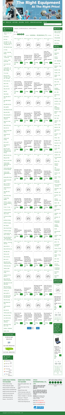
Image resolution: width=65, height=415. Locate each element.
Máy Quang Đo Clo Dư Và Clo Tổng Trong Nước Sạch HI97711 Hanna (28, 115)
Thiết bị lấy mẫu (7, 265)
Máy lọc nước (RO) (8, 160)
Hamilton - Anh (57, 101)
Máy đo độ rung (7, 125)
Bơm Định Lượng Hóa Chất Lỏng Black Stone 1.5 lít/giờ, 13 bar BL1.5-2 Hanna (37, 143)
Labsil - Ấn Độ (57, 124)
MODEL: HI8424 (17, 292)
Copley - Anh (57, 72)
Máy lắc (5, 91)
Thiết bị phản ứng (7, 312)
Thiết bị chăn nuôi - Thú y (8, 33)
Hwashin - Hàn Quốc (57, 214)
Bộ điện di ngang (7, 230)
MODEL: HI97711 (27, 118)
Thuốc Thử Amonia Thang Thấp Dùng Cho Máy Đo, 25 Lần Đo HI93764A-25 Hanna (28, 84)
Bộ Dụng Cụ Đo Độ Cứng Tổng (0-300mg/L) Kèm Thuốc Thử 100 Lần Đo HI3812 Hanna (38, 288)
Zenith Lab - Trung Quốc (57, 181)
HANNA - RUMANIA (8, 328)
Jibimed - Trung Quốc (57, 112)
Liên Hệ (45, 22)
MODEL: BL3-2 (37, 147)
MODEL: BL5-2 (17, 176)
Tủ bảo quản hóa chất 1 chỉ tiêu (7, 234)
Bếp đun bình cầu (7, 155)
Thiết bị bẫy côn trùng (7, 188)
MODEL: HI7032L (18, 205)
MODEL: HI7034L (37, 176)
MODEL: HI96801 (47, 118)
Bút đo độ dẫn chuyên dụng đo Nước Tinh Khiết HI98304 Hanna (47, 230)
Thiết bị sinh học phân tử (7, 275)
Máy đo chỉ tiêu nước (7, 122)
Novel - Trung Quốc (57, 177)
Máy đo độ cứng (7, 195)
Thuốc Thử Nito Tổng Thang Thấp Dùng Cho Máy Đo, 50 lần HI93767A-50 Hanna (18, 84)
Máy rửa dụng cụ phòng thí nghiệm (7, 287)
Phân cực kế (6, 254)
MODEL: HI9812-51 (18, 234)
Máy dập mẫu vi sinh (7, 97)
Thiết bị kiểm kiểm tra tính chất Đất (8, 169)
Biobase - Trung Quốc (57, 66)
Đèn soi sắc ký (7, 256)
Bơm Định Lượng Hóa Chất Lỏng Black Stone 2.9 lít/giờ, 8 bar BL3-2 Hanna (48, 143)
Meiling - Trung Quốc (57, 206)
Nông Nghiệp (57, 37)
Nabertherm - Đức (57, 130)
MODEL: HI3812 (37, 292)
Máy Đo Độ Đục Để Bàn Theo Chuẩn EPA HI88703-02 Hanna (28, 142)
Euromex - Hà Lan (57, 85)
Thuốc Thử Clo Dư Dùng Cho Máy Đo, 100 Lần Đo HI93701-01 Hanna (48, 287)
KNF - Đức (56, 118)
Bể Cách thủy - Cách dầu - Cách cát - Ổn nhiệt (7, 77)
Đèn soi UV (6, 259)
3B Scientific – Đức (57, 210)
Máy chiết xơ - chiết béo (7, 321)
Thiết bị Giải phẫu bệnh (7, 180)
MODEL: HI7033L (47, 176)
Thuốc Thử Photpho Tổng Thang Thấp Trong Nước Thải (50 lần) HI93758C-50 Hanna (48, 54)
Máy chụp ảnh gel (7, 228)
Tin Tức (27, 22)
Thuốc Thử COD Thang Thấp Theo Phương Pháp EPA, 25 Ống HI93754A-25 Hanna (38, 316)
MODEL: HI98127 (37, 263)
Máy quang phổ (7, 114)
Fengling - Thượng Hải (57, 89)
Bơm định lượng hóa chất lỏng (7, 296)
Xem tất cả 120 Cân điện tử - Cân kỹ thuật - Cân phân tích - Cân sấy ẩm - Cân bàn (58, 370)
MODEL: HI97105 (18, 118)
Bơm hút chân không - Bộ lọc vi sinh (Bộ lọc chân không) (7, 150)
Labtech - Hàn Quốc (57, 121)
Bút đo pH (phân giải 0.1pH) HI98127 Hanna (38, 260)
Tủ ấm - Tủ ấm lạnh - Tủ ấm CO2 (8, 57)
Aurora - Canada (56, 57)
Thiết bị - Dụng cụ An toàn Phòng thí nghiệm (8, 203)
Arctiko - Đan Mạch (57, 50)
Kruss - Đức (56, 115)
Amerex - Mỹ (57, 63)
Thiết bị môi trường (6, 139)
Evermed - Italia (57, 79)
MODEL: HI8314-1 (28, 292)
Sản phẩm (21, 22)
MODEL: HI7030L (37, 205)
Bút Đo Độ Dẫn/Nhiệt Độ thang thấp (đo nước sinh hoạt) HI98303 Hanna (27, 259)
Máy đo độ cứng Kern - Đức (7, 325)
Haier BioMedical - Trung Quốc (57, 108)
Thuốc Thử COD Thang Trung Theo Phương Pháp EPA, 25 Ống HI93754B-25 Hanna (28, 316)
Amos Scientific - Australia (57, 185)
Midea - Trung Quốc (57, 255)
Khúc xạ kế (6, 142)
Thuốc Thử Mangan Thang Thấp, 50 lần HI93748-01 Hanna (38, 55)
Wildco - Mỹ (57, 145)
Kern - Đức (56, 261)
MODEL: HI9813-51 (48, 205)
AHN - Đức (56, 258)
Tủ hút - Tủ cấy (7, 207)
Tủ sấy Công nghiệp (6, 199)
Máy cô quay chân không (8, 131)
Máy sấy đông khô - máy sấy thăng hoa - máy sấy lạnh (8, 238)
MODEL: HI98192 (47, 263)
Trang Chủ (8, 22)
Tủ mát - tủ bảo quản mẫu (7, 61)
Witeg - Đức (56, 161)
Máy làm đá (6, 310)
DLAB (55, 228)
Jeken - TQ (56, 241)
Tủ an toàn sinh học (7, 64)
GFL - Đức (56, 92)
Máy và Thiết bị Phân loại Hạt (7, 184)
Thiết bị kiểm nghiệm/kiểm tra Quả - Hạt (7, 164)
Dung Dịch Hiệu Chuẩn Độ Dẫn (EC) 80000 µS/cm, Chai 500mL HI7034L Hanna (38, 172)
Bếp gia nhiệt (6, 157)
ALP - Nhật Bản (57, 60)
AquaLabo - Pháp (56, 53)
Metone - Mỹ (57, 127)
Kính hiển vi (6, 36)
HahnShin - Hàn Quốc (57, 189)
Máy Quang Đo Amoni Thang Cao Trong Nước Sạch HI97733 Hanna (47, 115)
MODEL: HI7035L (27, 176)
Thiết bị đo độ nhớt (7, 135)
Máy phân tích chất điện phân (8, 283)
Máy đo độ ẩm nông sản (7, 118)
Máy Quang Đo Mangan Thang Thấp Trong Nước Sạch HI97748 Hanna (38, 114)
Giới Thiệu (15, 22)
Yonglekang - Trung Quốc (57, 268)
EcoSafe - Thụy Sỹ (57, 195)
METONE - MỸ (57, 192)
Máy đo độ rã (6, 246)
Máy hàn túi (6, 128)
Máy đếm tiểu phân (7, 192)
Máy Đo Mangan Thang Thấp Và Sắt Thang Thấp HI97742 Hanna (48, 86)
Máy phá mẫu (7, 112)
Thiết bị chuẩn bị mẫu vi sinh (7, 213)
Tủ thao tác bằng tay (7, 217)
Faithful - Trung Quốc (57, 236)
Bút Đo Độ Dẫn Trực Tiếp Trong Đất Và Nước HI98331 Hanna (37, 230)
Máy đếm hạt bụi (7, 104)
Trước (29, 328)
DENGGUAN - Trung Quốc (57, 221)
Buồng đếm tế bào (8, 177)
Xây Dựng (56, 43)
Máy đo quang (7, 299)
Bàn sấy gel (6, 225)
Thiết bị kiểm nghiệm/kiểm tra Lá (7, 173)
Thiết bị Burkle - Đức (7, 307)
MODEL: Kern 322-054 (57, 352)
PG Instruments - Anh (57, 158)
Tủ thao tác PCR (7, 209)
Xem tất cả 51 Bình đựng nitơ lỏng (58, 319)
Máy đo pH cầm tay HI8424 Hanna (18, 290)
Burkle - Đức (6, 331)
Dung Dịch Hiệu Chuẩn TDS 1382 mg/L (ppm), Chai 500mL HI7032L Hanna (18, 201)
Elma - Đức (56, 81)
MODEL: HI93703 (18, 60)
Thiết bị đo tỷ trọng (7, 272)
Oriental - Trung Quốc (57, 264)
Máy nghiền (6, 107)
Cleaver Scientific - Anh (57, 199)
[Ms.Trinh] (9, 342)
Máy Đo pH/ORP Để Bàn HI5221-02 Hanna (28, 231)
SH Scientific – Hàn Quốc (57, 245)
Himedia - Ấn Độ (57, 218)
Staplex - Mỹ (57, 154)
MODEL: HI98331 (37, 234)
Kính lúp (5, 39)
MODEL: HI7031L (27, 205)
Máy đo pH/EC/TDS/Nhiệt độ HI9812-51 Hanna (18, 230)
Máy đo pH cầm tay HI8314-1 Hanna (27, 289)
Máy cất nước (7, 88)
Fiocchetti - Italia (56, 272)
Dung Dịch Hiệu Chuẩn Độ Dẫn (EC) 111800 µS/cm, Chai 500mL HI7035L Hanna (28, 172)
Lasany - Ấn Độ (57, 248)
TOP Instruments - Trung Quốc (57, 169)
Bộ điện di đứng (7, 220)
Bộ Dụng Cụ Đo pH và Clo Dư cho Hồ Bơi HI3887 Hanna (28, 56)
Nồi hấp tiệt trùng (8, 47)
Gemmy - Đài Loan (57, 173)
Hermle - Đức (57, 104)
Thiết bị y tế (6, 290)
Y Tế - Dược (56, 35)
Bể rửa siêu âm (7, 81)
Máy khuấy (6, 94)
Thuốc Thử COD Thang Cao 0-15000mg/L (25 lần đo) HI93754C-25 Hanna (18, 316)
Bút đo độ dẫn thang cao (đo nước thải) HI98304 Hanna (18, 259)
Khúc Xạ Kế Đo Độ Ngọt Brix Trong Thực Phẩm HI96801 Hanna (18, 144)
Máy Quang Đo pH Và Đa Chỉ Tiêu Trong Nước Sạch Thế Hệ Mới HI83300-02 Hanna (48, 316)
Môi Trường (57, 40)
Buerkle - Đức (57, 70)
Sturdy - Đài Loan (57, 149)
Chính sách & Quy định (36, 22)
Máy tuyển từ (7, 293)
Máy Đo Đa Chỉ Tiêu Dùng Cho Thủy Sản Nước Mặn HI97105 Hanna (17, 114)
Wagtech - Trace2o (56, 164)
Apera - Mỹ (56, 202)
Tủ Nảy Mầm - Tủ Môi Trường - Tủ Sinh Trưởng (7, 69)
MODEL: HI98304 (47, 234)
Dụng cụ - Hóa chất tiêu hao (8, 243)
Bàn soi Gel (6, 86)
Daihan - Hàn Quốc (57, 76)
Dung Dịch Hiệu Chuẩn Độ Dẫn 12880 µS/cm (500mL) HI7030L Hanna (37, 201)
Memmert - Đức (57, 143)
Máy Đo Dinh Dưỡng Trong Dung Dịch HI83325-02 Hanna (38, 84)
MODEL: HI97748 (37, 118)
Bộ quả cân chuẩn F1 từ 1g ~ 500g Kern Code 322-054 (57, 348)
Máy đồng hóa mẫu (8, 109)
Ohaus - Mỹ (56, 137)
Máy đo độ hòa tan (8, 248)
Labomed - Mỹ (57, 152)
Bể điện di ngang (7, 222)
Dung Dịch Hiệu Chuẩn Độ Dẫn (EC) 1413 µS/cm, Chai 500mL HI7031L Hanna (28, 201)
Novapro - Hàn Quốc (57, 134)
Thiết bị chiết (6, 268)
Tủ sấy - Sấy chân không (7, 53)
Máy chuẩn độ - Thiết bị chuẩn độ (7, 279)
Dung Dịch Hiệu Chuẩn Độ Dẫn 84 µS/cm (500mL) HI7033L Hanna (47, 172)
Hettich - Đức (57, 98)
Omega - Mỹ (57, 140)
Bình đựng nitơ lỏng (7, 303)
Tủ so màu (6, 73)
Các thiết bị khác (7, 318)
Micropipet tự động (7, 145)
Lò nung (5, 49)
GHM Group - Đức (57, 95)
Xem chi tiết (19, 49)
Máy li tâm (6, 83)
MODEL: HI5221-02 (28, 234)
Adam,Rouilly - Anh (57, 232)
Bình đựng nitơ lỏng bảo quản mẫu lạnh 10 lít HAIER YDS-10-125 (57, 299)
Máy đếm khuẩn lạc (7, 101)
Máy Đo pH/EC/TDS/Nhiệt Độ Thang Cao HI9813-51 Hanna (47, 201)
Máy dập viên (7, 251)
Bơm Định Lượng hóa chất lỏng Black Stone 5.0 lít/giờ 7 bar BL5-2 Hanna (18, 172)
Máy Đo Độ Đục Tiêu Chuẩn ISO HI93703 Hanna (17, 58)
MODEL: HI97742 (47, 89)
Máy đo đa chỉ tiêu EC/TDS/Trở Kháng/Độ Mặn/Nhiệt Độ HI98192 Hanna (48, 259)
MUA (22, 62)
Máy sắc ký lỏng (7, 315)
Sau (38, 328)
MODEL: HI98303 (27, 263)
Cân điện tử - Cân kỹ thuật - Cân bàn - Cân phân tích (8, 43)
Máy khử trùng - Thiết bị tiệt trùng (7, 262)
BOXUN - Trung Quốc (57, 251)
